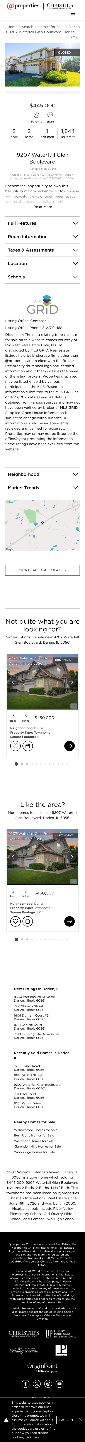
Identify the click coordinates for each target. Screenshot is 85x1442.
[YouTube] (59, 1387)
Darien (69, 174)
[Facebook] (25, 1387)
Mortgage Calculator (42, 570)
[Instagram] (48, 1387)
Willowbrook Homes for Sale (35, 1130)
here (35, 1437)
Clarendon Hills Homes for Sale (37, 1146)
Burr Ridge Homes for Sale (34, 1135)
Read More (42, 207)
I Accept (66, 1420)
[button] (42, 525)
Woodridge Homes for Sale (34, 1152)
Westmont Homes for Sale (34, 1141)
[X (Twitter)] (37, 1387)
